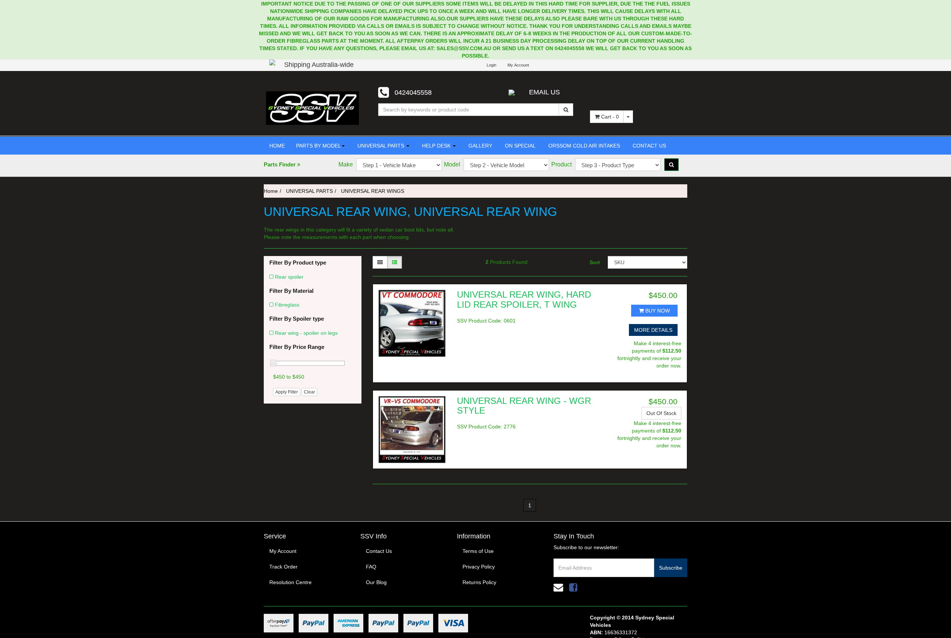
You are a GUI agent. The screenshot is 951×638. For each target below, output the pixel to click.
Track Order (283, 567)
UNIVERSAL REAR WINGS (372, 191)
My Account (282, 551)
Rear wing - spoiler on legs (306, 333)
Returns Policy (479, 582)
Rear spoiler (289, 277)
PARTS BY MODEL (318, 146)
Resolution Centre (290, 582)
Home (271, 191)
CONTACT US (648, 146)
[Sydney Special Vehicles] (312, 108)
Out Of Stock (661, 413)
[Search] (566, 109)
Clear (309, 392)
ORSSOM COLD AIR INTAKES (583, 146)
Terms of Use (478, 551)
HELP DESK (436, 146)
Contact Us (379, 551)
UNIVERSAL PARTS (381, 146)
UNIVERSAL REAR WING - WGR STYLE (524, 405)
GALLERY (479, 146)
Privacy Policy (478, 567)
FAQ (371, 567)
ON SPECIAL (519, 146)
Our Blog (376, 582)
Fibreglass (287, 305)
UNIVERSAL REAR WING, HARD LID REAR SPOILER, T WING (524, 299)
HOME (277, 146)
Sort (595, 262)
